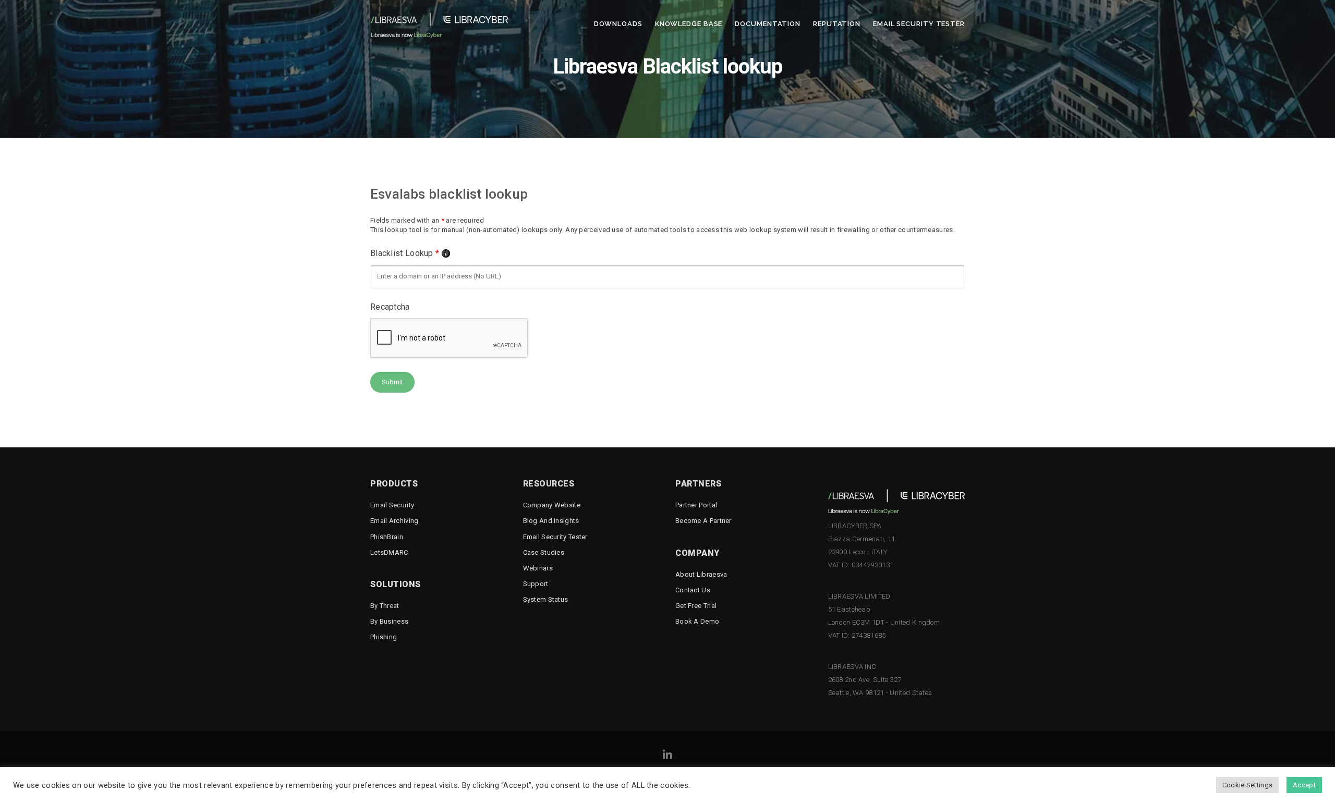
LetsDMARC (389, 552)
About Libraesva (701, 574)
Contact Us (692, 590)
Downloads (618, 24)
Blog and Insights (551, 521)
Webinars (538, 568)
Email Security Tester (919, 24)
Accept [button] (1304, 785)
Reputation (836, 24)
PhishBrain (386, 537)
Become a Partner (703, 521)
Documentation (767, 24)
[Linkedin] (667, 756)
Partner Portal (696, 505)
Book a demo (697, 621)
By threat (384, 606)
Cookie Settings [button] (1247, 785)
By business (389, 621)
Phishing (383, 637)
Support (536, 584)
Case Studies (544, 552)
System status (545, 599)
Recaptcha (390, 307)
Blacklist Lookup (410, 253)
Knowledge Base (689, 24)
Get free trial (696, 606)
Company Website (552, 505)
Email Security (392, 505)
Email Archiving (394, 521)
